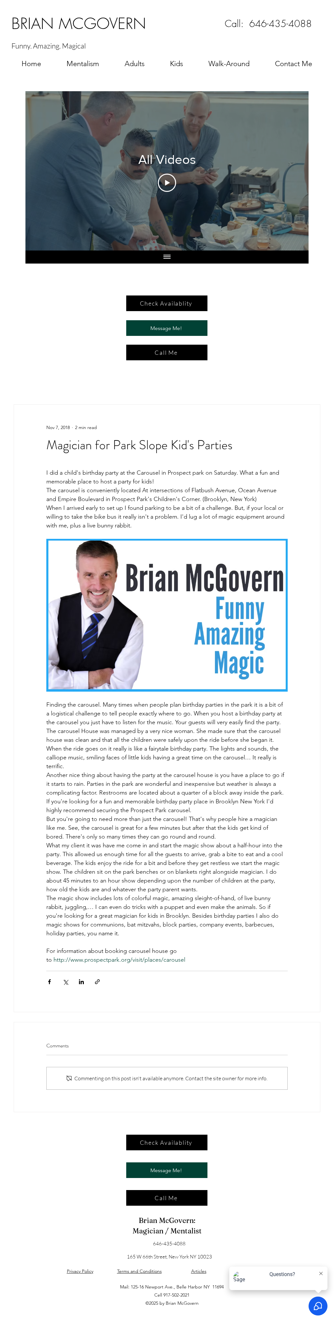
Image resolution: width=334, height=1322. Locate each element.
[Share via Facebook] (49, 982)
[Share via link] (97, 982)
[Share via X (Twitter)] (65, 982)
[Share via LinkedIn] (81, 982)
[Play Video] (167, 183)
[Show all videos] (167, 257)
